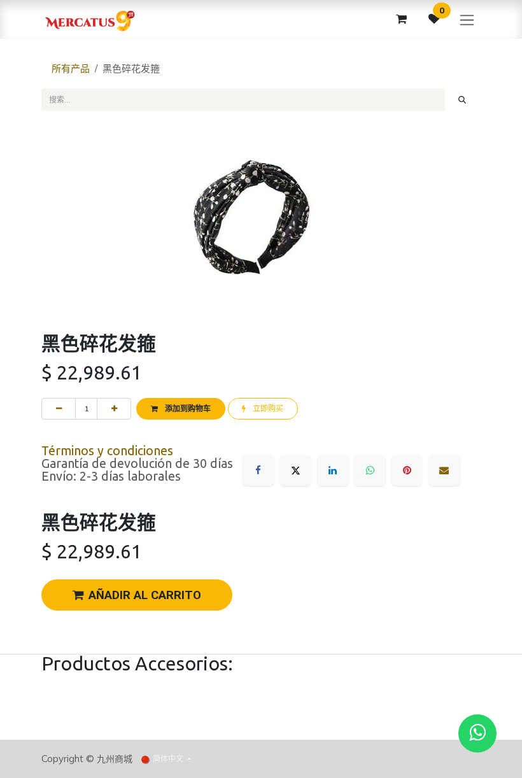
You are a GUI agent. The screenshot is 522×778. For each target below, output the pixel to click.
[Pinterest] (407, 470)
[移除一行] (58, 409)
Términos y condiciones (107, 451)
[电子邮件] (444, 470)
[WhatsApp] (370, 470)
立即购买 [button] (267, 408)
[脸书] (258, 470)
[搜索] (462, 99)
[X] (295, 470)
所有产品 (71, 68)
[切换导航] (467, 19)
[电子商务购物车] (401, 19)
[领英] (333, 470)
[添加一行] (114, 409)
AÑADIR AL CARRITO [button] (144, 595)
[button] (180, 409)
